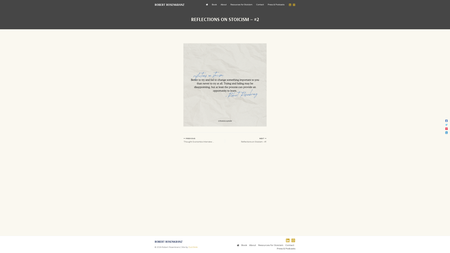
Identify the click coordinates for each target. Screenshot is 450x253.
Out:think (193, 247)
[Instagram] (294, 5)
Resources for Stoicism (270, 245)
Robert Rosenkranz (169, 5)
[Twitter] (446, 124)
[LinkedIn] (290, 5)
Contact (289, 245)
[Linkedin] (446, 132)
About (252, 245)
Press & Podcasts (286, 248)
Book (244, 245)
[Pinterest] (446, 128)
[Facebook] (446, 120)
